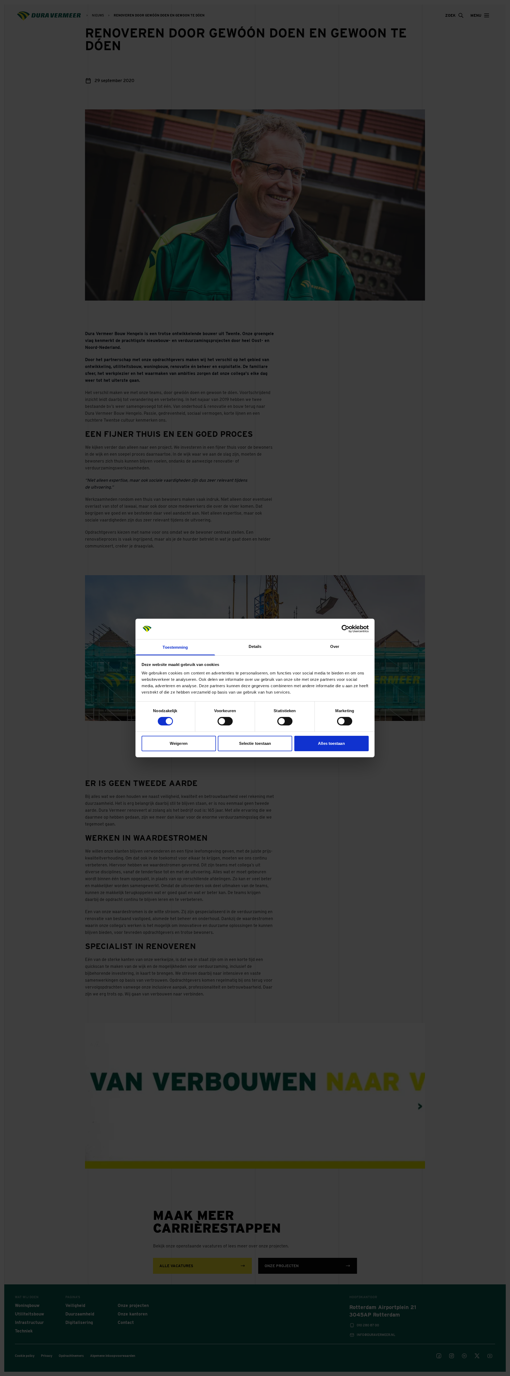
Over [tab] (334, 646)
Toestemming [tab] (175, 647)
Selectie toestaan (255, 743)
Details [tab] (255, 646)
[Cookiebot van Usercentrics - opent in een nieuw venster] (345, 629)
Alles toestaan (331, 743)
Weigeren (179, 743)
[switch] (225, 721)
